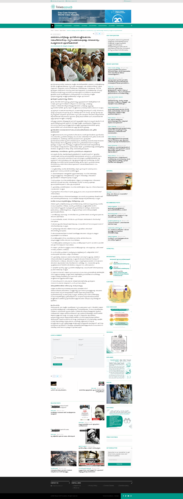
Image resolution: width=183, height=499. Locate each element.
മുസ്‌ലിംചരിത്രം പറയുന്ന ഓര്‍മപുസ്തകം (89, 448)
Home (52, 30)
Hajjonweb (112, 25)
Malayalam (128, 1)
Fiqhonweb (76, 25)
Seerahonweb (68, 25)
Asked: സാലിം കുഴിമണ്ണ (114, 68)
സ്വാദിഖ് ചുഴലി (54, 468)
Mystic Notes (63, 30)
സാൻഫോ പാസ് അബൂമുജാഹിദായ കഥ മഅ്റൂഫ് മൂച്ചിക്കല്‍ (118, 239)
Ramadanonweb (103, 25)
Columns (57, 30)
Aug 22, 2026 (119, 86)
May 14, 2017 (89, 422)
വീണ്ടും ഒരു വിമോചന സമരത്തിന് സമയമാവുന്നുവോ (117, 195)
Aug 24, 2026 (120, 78)
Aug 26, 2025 (127, 227)
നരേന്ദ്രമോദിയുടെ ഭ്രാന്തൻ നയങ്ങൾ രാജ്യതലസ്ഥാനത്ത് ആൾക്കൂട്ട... (61, 471)
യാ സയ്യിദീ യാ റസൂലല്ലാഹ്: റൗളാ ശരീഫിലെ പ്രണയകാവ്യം (118, 216)
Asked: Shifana (112, 156)
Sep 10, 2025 (123, 213)
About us (76, 488)
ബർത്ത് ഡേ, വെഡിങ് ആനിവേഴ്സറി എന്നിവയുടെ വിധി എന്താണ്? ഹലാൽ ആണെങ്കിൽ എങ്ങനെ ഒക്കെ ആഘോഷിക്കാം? (119, 150)
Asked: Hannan (112, 118)
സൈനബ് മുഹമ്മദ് (112, 213)
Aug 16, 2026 (122, 126)
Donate (117, 496)
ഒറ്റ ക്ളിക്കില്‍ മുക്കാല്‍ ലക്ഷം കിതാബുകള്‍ (63, 436)
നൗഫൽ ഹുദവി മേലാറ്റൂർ (85, 468)
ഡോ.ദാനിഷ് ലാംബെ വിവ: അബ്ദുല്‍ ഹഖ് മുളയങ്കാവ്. (62, 46)
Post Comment (57, 364)
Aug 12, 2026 (121, 155)
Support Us (77, 486)
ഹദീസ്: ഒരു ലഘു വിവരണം (58, 390)
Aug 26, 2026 (125, 67)
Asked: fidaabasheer (113, 107)
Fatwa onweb (120, 25)
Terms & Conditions (108, 496)
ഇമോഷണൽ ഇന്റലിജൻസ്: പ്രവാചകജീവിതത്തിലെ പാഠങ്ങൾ (117, 209)
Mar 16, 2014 (61, 410)
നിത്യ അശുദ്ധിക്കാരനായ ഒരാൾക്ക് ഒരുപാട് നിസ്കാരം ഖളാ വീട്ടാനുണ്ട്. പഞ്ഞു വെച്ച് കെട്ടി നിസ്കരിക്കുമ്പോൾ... (119, 140)
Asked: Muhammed (112, 145)
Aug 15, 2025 (117, 192)
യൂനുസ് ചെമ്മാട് (82, 446)
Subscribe (119, 464)
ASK (119, 54)
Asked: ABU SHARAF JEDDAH (115, 97)
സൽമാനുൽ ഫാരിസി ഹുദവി (115, 228)
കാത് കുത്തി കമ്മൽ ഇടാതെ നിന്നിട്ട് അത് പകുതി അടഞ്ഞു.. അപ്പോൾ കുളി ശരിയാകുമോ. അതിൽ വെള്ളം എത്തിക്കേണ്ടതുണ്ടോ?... (118, 112)
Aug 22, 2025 (122, 236)
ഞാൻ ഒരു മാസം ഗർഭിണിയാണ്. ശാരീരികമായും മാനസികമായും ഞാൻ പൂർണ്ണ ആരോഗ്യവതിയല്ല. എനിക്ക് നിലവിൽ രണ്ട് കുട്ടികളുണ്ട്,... (119, 160)
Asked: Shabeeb (112, 126)
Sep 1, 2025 (126, 220)
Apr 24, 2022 (101, 388)
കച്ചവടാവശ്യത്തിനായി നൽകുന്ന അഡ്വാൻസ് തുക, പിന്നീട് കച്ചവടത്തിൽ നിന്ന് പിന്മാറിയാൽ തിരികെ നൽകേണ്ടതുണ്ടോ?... (119, 72)
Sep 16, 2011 (61, 388)
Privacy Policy (93, 486)
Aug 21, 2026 (124, 107)
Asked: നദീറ (111, 78)
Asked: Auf (110, 87)
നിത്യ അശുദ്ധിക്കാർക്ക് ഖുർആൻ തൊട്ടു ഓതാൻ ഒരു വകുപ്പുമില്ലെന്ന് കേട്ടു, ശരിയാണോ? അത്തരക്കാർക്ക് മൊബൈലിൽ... (119, 131)
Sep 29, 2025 (122, 206)
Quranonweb (58, 25)
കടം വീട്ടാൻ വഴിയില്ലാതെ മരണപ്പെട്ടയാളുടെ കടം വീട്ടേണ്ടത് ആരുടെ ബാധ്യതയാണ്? (117, 121)
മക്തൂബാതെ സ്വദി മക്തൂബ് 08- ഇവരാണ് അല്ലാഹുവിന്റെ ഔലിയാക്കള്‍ (91, 471)
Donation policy (124, 486)
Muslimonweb (92, 25)
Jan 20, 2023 (96, 468)
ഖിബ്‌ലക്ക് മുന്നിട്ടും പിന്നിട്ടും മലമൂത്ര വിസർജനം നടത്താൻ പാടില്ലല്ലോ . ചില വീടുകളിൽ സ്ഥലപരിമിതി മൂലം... (119, 102)
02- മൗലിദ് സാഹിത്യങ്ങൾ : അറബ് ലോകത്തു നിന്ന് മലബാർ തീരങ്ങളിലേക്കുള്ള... (118, 231)
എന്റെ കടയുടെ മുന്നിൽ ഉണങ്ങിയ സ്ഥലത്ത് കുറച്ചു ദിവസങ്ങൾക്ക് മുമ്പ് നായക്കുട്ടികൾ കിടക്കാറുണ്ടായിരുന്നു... (119, 81)
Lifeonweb (84, 25)
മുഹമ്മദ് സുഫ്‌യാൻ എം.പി (114, 221)
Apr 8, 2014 (60, 434)
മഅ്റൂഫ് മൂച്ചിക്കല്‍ (112, 206)
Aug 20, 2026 (121, 117)
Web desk (53, 388)
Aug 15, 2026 (123, 145)
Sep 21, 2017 (92, 446)
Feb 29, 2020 (63, 468)
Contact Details (109, 486)
